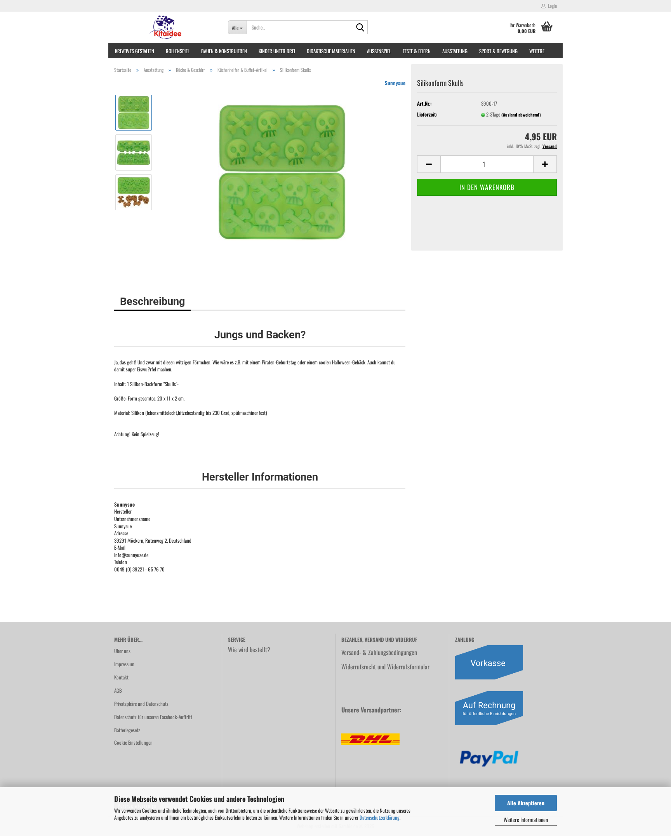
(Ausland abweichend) (521, 114)
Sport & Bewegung (498, 51)
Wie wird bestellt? (249, 649)
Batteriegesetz (127, 730)
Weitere (536, 51)
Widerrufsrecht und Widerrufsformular (385, 666)
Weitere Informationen (526, 819)
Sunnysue (395, 83)
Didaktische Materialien (331, 51)
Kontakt (121, 677)
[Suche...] (360, 28)
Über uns (122, 651)
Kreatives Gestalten (134, 51)
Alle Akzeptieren (525, 803)
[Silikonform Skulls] (282, 171)
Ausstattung (455, 51)
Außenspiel (379, 51)
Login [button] (551, 5)
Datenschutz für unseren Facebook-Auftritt (153, 717)
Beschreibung (152, 301)
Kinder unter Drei (277, 51)
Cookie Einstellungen (133, 742)
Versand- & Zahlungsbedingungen (379, 652)
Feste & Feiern (417, 51)
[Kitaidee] (165, 27)
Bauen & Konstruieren (224, 51)
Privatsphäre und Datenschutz (141, 703)
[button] (428, 164)
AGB (118, 690)
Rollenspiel (177, 51)
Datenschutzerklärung (380, 817)
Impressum (124, 664)
